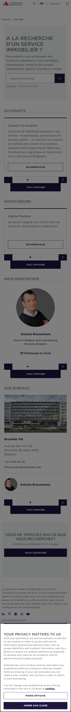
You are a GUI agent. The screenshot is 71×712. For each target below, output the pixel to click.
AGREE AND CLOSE (36, 705)
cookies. (50, 688)
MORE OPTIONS (35, 695)
